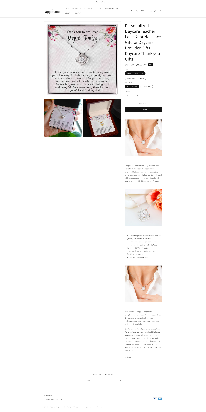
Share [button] (129, 357)
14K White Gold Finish (135, 73)
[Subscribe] (119, 380)
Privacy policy (87, 407)
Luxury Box (147, 86)
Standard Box (132, 86)
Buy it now (143, 109)
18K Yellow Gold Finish (135, 78)
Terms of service (97, 407)
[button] (76, 8)
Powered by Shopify (65, 407)
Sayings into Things (54, 407)
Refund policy (77, 407)
